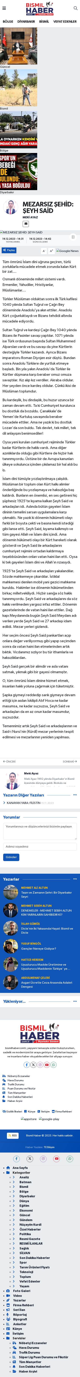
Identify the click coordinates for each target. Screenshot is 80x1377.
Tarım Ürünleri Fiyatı (34, 1267)
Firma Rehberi (63, 1111)
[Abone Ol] (67, 251)
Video (17, 1295)
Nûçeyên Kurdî (30, 1224)
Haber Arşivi (15, 1101)
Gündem (25, 1220)
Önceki (10, 761)
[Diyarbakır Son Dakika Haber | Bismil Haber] (39, 8)
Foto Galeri (21, 1291)
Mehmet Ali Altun (34, 888)
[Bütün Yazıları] (75, 795)
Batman (25, 1182)
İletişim (45, 1111)
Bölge (23, 1191)
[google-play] (49, 1120)
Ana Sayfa (20, 1167)
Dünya (24, 1201)
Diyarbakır (27, 1196)
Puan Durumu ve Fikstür (22, 1088)
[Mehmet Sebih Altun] (10, 910)
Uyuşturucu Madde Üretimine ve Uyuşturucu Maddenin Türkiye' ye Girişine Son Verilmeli (44, 967)
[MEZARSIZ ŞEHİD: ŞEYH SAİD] (40, 232)
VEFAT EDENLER (64, 21)
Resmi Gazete (29, 1239)
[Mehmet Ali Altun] (10, 892)
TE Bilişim (49, 1147)
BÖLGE (8, 21)
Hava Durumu (16, 1080)
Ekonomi (26, 1210)
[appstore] (29, 1120)
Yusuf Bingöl (31, 943)
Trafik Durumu (16, 1084)
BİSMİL (44, 21)
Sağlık (24, 1248)
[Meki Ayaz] (10, 206)
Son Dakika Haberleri (20, 1097)
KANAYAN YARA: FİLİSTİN (24, 803)
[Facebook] (27, 1065)
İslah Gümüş (30, 924)
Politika (25, 1234)
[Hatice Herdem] (10, 964)
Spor (23, 1262)
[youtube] (56, 1159)
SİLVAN (24, 1253)
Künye (31, 1111)
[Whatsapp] (53, 1065)
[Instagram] (40, 1065)
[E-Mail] (26, 224)
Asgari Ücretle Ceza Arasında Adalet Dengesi (46, 984)
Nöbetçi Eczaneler (19, 1076)
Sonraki (68, 761)
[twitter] (30, 1159)
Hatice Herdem (32, 960)
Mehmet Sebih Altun (36, 906)
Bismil (23, 1186)
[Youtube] (47, 1065)
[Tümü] (75, 879)
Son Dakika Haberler (34, 1257)
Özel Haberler (30, 1229)
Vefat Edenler (29, 1281)
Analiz (24, 1177)
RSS (14, 1135)
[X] (33, 1065)
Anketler (19, 1324)
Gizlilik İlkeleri (14, 1111)
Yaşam (24, 1286)
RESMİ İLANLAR (30, 1243)
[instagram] (43, 1159)
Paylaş (11, 250)
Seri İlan (19, 1309)
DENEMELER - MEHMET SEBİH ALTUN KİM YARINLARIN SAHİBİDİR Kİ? (46, 912)
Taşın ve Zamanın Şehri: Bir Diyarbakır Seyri (46, 894)
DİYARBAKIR (26, 21)
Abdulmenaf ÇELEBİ (35, 978)
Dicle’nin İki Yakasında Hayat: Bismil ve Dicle (47, 930)
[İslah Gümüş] (10, 928)
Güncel (24, 1215)
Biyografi (20, 1319)
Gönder (11, 857)
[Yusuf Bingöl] (10, 946)
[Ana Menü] (4, 8)
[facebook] (16, 1159)
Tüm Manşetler (17, 1092)
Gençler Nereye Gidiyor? (38, 948)
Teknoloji (26, 1272)
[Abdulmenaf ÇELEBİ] (10, 982)
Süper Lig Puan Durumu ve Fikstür (43, 1357)
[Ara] (76, 8)
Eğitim (24, 1205)
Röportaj (20, 1314)
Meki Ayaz (30, 217)
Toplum (25, 1276)
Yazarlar (19, 1300)
